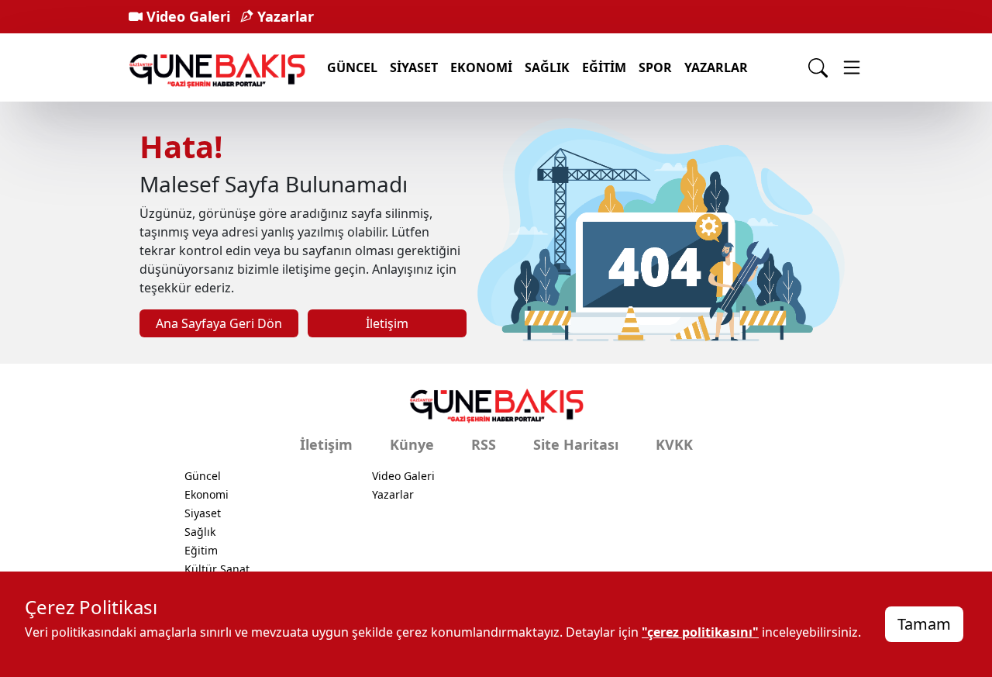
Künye (412, 444)
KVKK (674, 444)
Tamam (924, 623)
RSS (483, 444)
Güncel (352, 67)
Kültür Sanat (217, 568)
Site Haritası (575, 444)
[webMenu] (851, 67)
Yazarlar (283, 16)
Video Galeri (186, 16)
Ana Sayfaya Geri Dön (219, 323)
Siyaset (414, 67)
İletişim (387, 323)
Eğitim (604, 67)
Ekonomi (481, 67)
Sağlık (547, 67)
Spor (655, 67)
